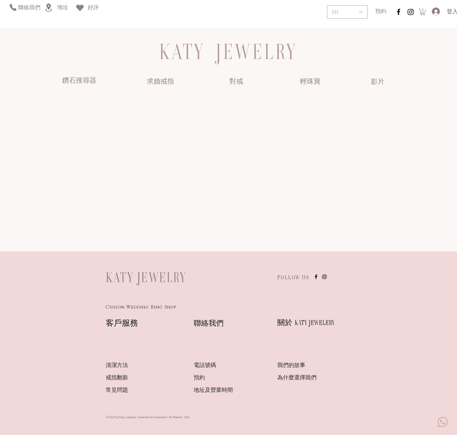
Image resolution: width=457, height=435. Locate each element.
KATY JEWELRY (146, 277)
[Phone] (12, 7)
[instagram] (399, 12)
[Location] (48, 7)
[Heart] (80, 7)
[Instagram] (411, 12)
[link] (423, 11)
